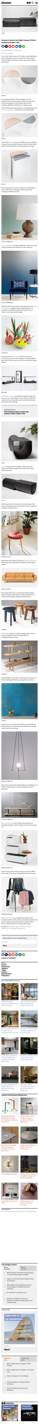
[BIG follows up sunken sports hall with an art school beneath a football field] (27, 3)
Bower (11, 142)
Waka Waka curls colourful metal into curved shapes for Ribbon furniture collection (19, 1285)
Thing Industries (7, 918)
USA (28, 926)
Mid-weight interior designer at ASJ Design (19, 1364)
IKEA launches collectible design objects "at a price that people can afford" (20, 1273)
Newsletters (6, 974)
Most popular (7, 1268)
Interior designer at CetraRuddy (17, 1376)
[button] (32, 2)
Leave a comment (7, 53)
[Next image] (35, 22)
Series (4, 965)
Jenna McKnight (6, 50)
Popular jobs (7, 1359)
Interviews (5, 967)
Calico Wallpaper (7, 245)
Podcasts (5, 975)
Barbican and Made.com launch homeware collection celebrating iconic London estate (20, 1299)
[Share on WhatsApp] (23, 46)
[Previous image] (3, 22)
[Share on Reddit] (13, 46)
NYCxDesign (13, 926)
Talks (3, 970)
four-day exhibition (7, 110)
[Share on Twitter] (6, 46)
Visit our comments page (9, 1211)
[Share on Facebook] (3, 46)
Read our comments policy (28, 1211)
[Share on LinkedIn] (16, 46)
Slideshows (21, 928)
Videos (4, 972)
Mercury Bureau (6, 823)
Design (14, 928)
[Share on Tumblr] (20, 46)
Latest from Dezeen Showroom (14, 1095)
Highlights (10, 1403)
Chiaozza (15, 356)
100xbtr (4, 633)
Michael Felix (28, 560)
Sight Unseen (5, 928)
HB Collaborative (7, 396)
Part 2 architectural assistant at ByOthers (17, 1389)
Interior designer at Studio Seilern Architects (18, 1383)
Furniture (22, 926)
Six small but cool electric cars (17, 1292)
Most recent (24, 1268)
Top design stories (9, 1265)
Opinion (4, 968)
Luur (3, 466)
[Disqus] (19, 1236)
